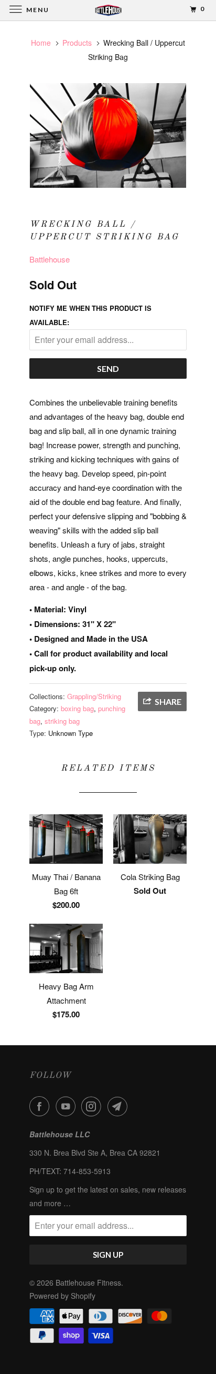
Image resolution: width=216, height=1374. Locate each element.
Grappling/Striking (94, 696)
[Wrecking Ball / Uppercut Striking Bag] (108, 135)
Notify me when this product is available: (90, 315)
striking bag (62, 721)
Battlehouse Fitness (88, 1282)
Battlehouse (49, 259)
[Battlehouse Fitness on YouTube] (68, 1106)
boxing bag (77, 708)
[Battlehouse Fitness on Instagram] (93, 1106)
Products (77, 42)
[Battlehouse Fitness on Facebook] (41, 1106)
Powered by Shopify (62, 1295)
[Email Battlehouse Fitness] (119, 1106)
